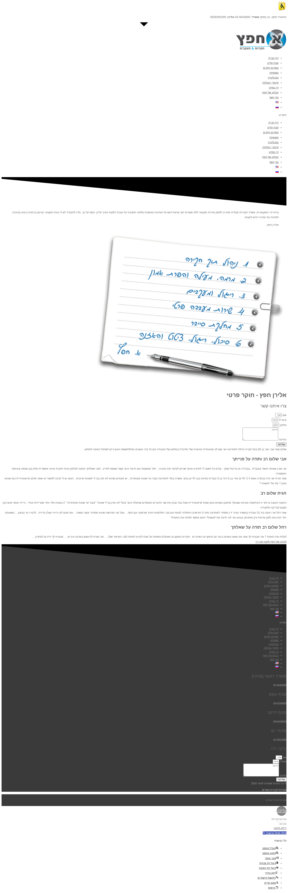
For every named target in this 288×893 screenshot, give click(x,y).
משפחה (274, 72)
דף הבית (273, 58)
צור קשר (274, 97)
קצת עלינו (273, 63)
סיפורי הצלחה (270, 82)
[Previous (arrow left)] (284, 824)
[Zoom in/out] (273, 819)
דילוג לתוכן (280, 828)
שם (284, 415)
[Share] (281, 819)
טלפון (282, 425)
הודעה (282, 439)
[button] (144, 115)
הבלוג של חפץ (270, 92)
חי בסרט (274, 87)
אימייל (282, 419)
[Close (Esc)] (284, 819)
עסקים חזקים (271, 67)
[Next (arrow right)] (281, 824)
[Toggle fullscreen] (277, 819)
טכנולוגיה (273, 77)
